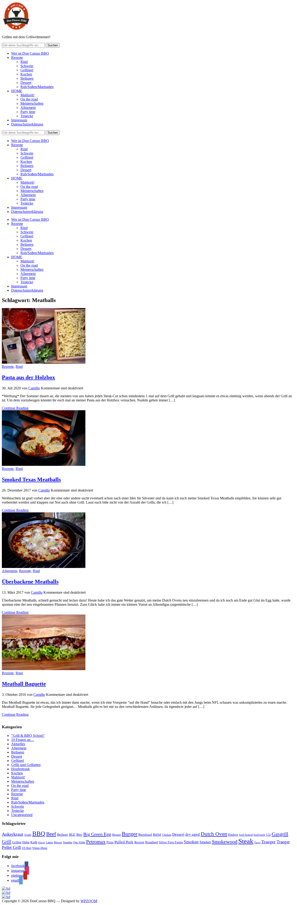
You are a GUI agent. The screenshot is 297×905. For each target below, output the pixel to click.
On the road (29, 99)
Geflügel (26, 70)
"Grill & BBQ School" (28, 736)
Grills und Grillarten (26, 765)
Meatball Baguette (24, 684)
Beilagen (26, 78)
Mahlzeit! (27, 95)
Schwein (26, 66)
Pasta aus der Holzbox (28, 377)
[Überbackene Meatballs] (43, 567)
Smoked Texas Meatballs (31, 479)
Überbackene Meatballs (30, 582)
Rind (24, 62)
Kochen (26, 74)
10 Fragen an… (22, 740)
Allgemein (28, 108)
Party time (27, 112)
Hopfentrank (20, 769)
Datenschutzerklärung (27, 124)
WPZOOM (89, 901)
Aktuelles (18, 744)
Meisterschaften (31, 103)
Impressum (19, 120)
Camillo (34, 388)
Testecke (26, 116)
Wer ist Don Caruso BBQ (30, 53)
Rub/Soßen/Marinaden (37, 87)
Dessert (25, 83)
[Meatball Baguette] (43, 669)
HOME (16, 91)
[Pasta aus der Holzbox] (43, 362)
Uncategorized (21, 815)
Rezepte (17, 58)
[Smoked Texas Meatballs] (43, 465)
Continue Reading (15, 408)
